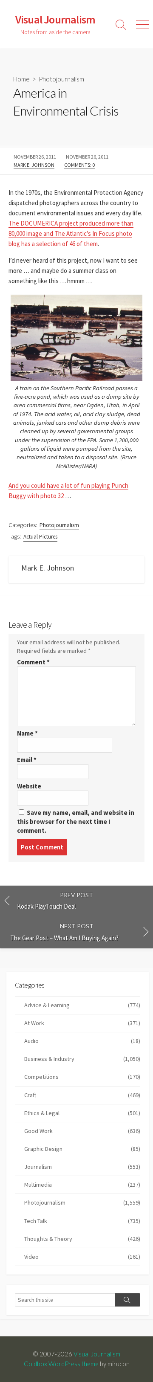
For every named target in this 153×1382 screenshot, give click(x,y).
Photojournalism (61, 79)
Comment (33, 662)
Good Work (82, 1131)
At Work (82, 1023)
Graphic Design (82, 1149)
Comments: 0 (79, 165)
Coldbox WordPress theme (61, 1364)
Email (27, 760)
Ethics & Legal (82, 1113)
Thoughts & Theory (82, 1239)
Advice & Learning (82, 1005)
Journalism (82, 1166)
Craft (82, 1095)
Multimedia (82, 1184)
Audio (82, 1041)
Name (27, 733)
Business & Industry (82, 1059)
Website (29, 786)
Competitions (82, 1077)
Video (82, 1256)
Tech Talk (82, 1221)
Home (21, 79)
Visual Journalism (97, 1354)
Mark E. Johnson (34, 165)
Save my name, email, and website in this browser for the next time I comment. (75, 821)
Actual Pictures (40, 536)
